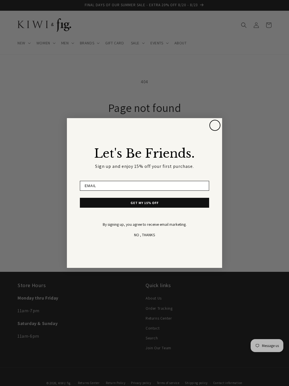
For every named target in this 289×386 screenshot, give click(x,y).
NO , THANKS (144, 234)
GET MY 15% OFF (145, 203)
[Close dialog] (215, 125)
